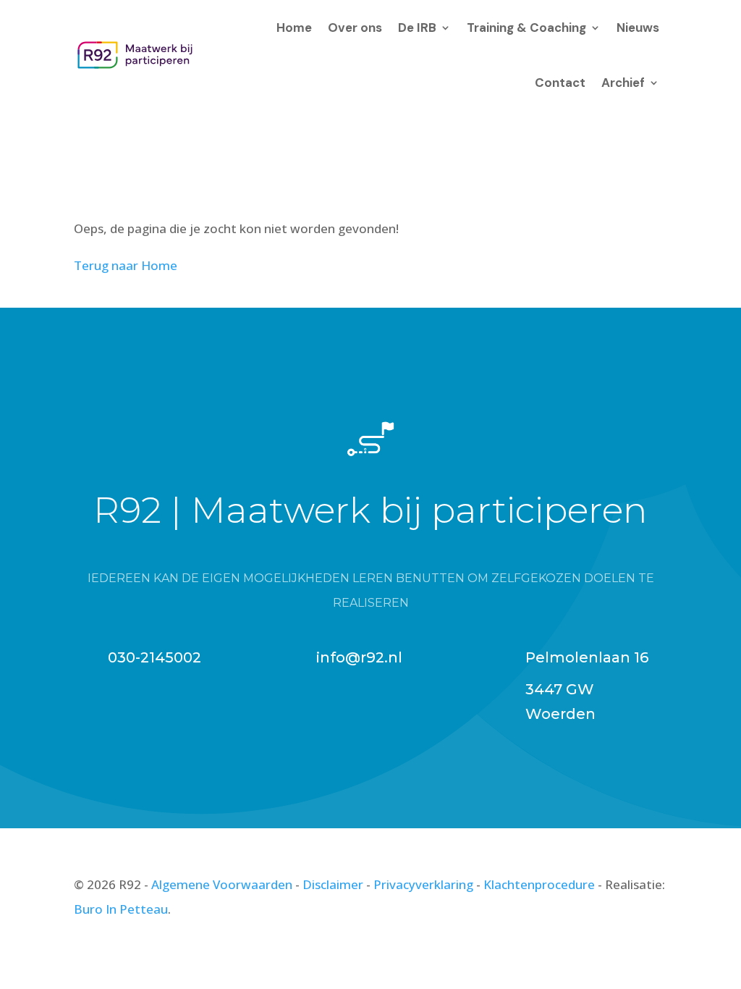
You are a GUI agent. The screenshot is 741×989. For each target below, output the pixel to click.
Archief (623, 83)
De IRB (417, 27)
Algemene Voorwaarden (221, 884)
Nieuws (638, 27)
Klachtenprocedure (539, 884)
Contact (560, 83)
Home (294, 27)
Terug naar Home (125, 265)
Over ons (355, 27)
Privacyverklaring (423, 884)
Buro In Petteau (121, 909)
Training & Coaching (526, 27)
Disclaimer (332, 884)
